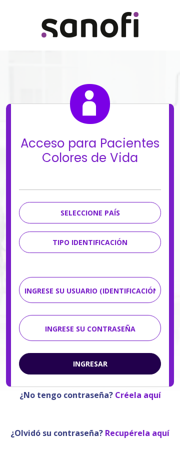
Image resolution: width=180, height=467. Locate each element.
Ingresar (90, 363)
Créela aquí (137, 395)
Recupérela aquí (137, 433)
